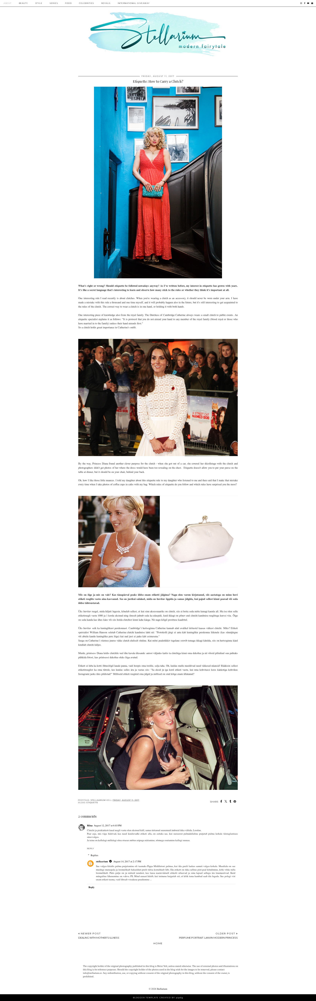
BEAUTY (23, 3)
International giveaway (134, 3)
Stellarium (162, 988)
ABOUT (8, 3)
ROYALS (105, 3)
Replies (94, 855)
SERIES (54, 3)
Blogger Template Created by (158, 997)
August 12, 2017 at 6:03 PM (108, 825)
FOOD (68, 3)
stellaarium (102, 861)
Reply (90, 848)
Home (158, 943)
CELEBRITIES (86, 3)
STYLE (38, 3)
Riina (90, 825)
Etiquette (92, 802)
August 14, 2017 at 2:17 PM (127, 861)
